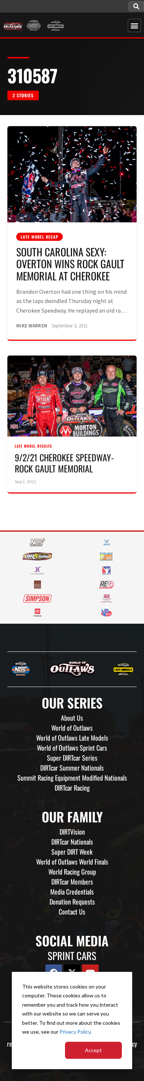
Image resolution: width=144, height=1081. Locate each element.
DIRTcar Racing (72, 787)
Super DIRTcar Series (72, 757)
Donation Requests (72, 901)
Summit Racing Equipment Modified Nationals (72, 777)
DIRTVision (72, 831)
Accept (93, 1050)
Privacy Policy (74, 1031)
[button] (136, 6)
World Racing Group (72, 871)
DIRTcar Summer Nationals (72, 767)
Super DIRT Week (72, 851)
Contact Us (72, 911)
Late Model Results (33, 446)
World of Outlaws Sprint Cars (72, 747)
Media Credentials (72, 891)
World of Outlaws (72, 728)
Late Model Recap (39, 237)
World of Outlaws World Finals (72, 861)
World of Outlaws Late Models (72, 737)
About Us (72, 718)
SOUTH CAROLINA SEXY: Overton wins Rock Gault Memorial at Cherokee (70, 263)
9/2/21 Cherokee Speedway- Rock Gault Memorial (64, 463)
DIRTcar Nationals (72, 841)
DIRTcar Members (72, 881)
